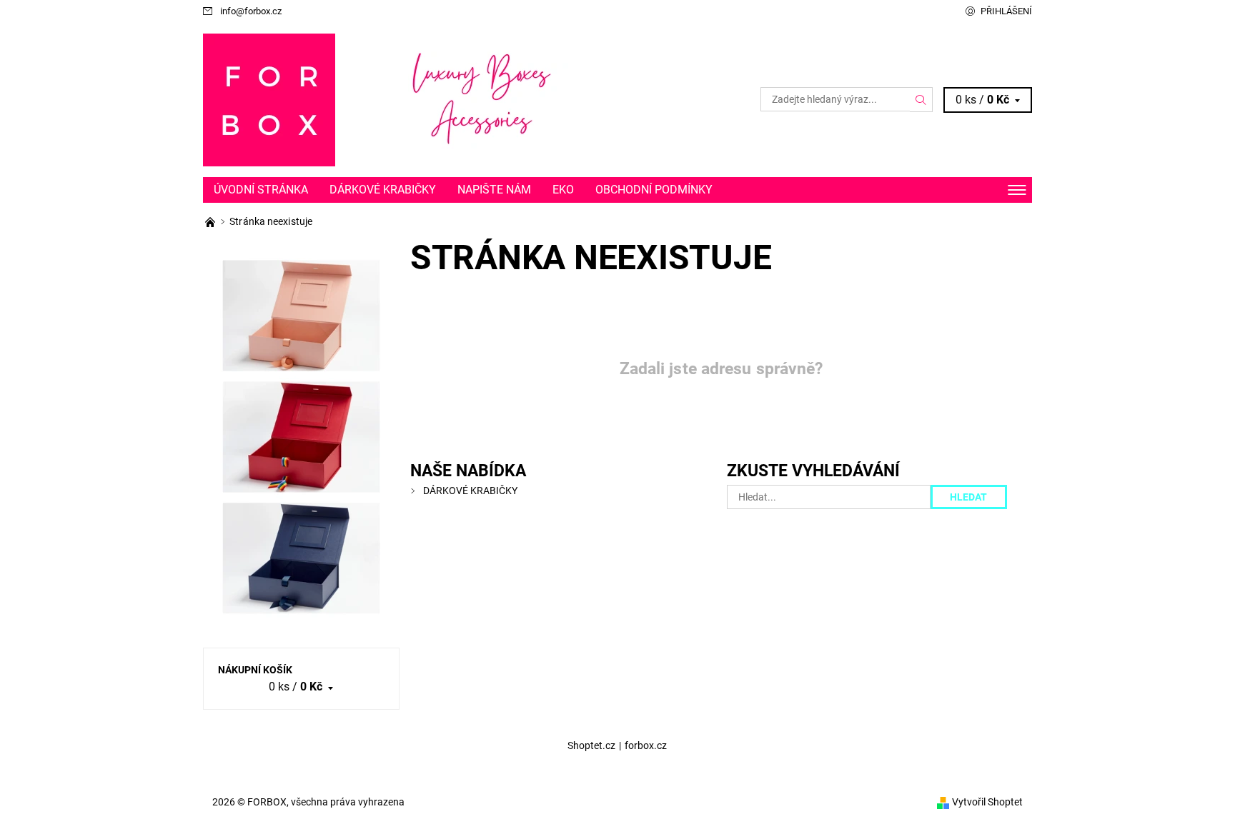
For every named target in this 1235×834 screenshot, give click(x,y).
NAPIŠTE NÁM (494, 189)
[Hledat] (921, 99)
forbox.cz (646, 745)
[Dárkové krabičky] (211, 221)
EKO (563, 189)
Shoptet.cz (591, 745)
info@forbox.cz (251, 11)
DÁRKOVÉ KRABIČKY (382, 189)
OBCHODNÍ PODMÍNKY (654, 189)
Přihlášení (1006, 11)
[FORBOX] (269, 99)
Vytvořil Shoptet (987, 802)
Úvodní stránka (261, 189)
